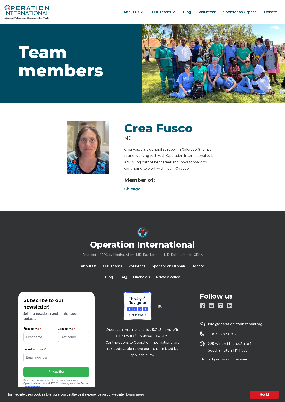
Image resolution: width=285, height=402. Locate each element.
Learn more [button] (135, 394)
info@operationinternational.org (235, 324)
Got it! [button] (264, 394)
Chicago (132, 189)
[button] (133, 12)
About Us (131, 12)
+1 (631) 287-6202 (222, 334)
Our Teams (161, 12)
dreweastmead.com (231, 359)
